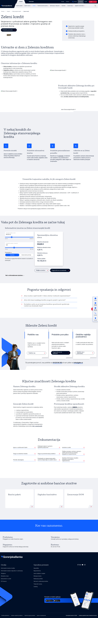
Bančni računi (27, 5)
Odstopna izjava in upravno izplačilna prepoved (45, 446)
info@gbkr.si (78, 363)
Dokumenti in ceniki (6, 578)
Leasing (36, 586)
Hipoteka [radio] (12, 255)
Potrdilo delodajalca (18, 460)
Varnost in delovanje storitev (41, 581)
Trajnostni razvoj (38, 584)
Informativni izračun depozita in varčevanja (12, 570)
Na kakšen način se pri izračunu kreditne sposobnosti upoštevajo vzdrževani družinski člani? (46, 305)
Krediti (34, 5)
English (86, 1)
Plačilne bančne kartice (43, 5)
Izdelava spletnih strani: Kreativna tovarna (88, 615)
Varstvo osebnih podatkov (17, 615)
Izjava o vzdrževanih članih (20, 447)
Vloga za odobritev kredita (20, 453)
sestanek (60, 156)
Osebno (21, 1)
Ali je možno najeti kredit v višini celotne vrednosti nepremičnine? (47, 296)
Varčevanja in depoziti (54, 5)
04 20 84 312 (57, 363)
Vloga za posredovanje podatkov (47, 453)
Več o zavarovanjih (37, 426)
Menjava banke (37, 576)
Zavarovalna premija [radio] (26, 255)
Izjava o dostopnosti (41, 615)
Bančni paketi (19, 5)
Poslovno (31, 1)
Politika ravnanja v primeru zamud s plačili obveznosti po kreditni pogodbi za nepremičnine (71, 453)
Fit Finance (81, 1)
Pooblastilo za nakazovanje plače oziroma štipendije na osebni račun (47, 459)
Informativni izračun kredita (8, 568)
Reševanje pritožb (38, 578)
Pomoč (75, 1)
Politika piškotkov (5, 615)
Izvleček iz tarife (66, 447)
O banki (62, 1)
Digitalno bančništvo (79, 5)
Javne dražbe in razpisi (39, 573)
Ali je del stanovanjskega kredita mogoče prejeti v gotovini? (45, 300)
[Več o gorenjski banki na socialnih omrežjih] (78, 565)
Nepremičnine (37, 570)
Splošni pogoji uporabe (30, 615)
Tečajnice (3, 573)
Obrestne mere (5, 576)
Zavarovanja (70, 5)
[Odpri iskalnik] (95, 5)
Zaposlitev (36, 568)
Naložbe (63, 5)
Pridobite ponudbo (8, 30)
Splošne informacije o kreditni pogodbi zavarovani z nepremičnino (70, 459)
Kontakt (67, 1)
